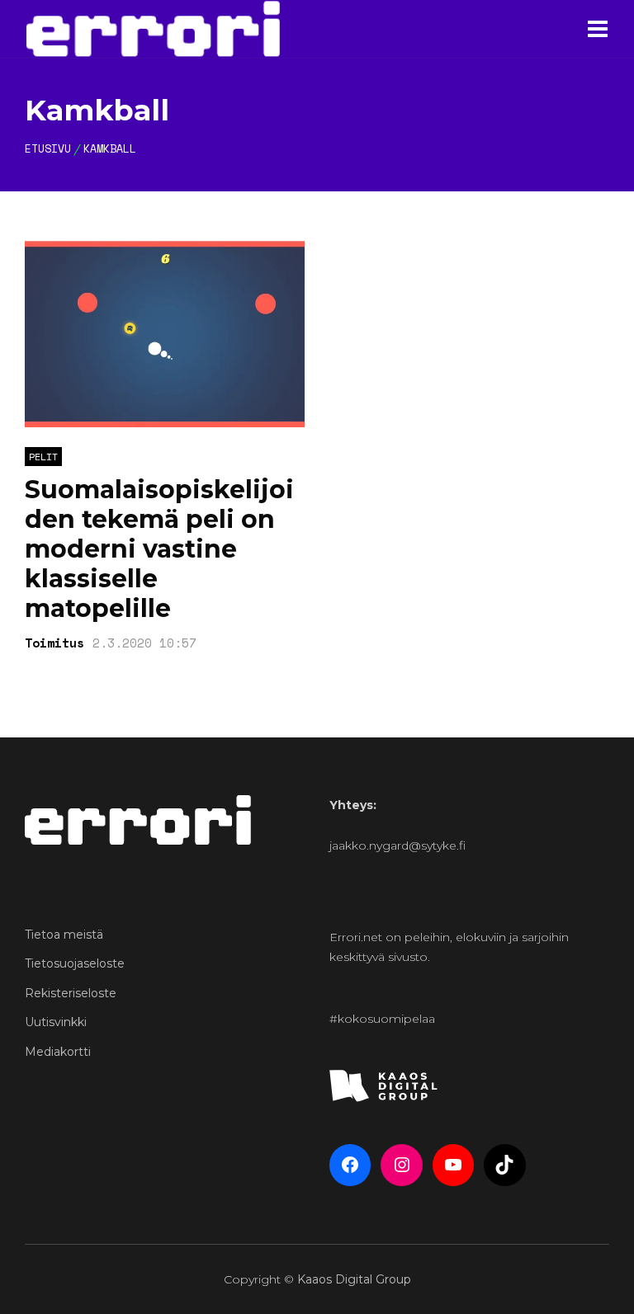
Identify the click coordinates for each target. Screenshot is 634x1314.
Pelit (43, 457)
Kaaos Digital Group (354, 1279)
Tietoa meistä (64, 934)
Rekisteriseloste (70, 993)
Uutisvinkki (56, 1022)
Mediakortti (58, 1051)
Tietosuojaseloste (75, 963)
